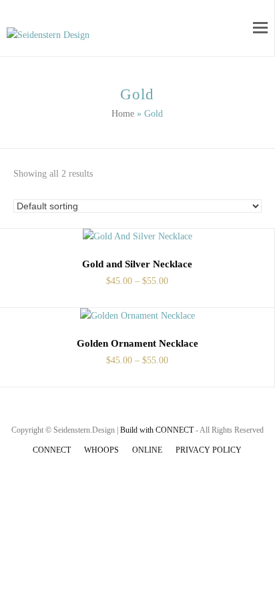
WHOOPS (101, 450)
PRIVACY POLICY (209, 450)
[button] (260, 28)
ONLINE (147, 450)
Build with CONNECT (157, 430)
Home (122, 114)
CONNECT (52, 450)
